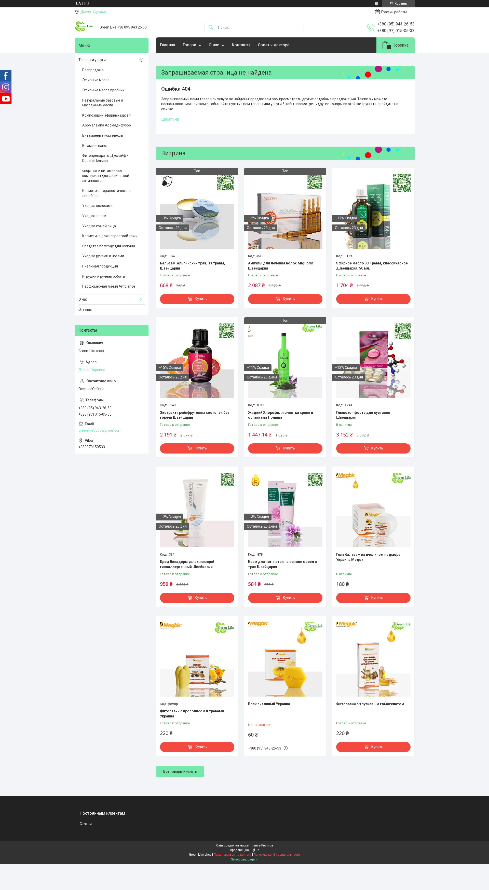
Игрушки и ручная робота (103, 276)
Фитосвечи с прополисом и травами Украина (192, 713)
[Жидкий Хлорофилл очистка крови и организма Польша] (285, 360)
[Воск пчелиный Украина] (285, 659)
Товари (189, 45)
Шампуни (170, 119)
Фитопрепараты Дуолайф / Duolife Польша (105, 158)
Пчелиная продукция (100, 266)
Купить (201, 299)
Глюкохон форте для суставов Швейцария (363, 415)
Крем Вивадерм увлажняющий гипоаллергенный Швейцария (187, 564)
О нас (214, 45)
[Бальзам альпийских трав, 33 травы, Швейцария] (197, 211)
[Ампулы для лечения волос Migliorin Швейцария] (285, 211)
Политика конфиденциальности (277, 854)
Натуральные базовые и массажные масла (102, 102)
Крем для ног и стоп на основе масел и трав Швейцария (282, 564)
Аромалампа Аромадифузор (106, 125)
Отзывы (85, 309)
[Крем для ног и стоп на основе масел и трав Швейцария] (285, 510)
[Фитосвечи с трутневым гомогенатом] (373, 659)
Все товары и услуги (180, 771)
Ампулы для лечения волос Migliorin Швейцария (280, 265)
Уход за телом (94, 216)
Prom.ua (267, 845)
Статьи (86, 824)
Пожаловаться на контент (232, 854)
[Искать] (210, 28)
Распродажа (93, 70)
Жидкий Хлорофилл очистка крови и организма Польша (280, 415)
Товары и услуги (92, 60)
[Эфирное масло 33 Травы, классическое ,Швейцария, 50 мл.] (373, 211)
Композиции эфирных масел (106, 115)
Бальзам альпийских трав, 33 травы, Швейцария (192, 265)
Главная (167, 45)
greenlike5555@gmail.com (99, 430)
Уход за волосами (97, 206)
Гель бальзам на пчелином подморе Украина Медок (368, 557)
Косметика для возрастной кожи (110, 236)
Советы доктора (273, 45)
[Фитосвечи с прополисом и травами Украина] (197, 659)
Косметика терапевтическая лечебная (106, 193)
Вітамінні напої (94, 146)
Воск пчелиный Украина (269, 704)
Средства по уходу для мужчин (108, 246)
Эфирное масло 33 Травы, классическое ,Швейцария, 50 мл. (372, 265)
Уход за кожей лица (99, 226)
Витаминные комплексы (102, 135)
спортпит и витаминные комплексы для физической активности (105, 175)
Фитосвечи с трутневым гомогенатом (370, 704)
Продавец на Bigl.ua (244, 850)
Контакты (241, 45)
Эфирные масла (96, 80)
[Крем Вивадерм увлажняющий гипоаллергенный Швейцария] (197, 510)
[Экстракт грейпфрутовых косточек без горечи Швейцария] (197, 360)
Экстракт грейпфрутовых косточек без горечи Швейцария (194, 415)
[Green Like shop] (85, 27)
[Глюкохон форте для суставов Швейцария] (373, 360)
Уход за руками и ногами (103, 256)
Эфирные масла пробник (103, 90)
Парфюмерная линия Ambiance (108, 286)
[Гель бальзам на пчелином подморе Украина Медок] (373, 510)
